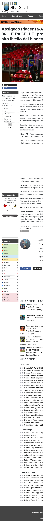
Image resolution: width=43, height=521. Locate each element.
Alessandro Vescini (27, 229)
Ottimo (6, 108)
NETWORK (35, 513)
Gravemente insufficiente (7, 120)
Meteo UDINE (10, 216)
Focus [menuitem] (30, 16)
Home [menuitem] (4, 16)
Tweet (38, 268)
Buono (6, 111)
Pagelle (28, 227)
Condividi (26, 268)
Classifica (6, 241)
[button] (10, 124)
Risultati (10, 128)
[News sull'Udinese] (15, 6)
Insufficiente (7, 116)
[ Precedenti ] (10, 211)
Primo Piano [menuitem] (17, 16)
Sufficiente (7, 114)
